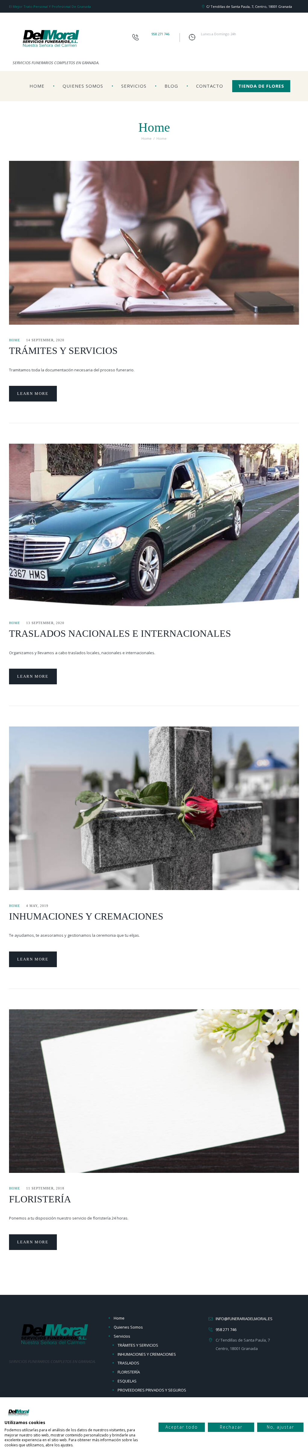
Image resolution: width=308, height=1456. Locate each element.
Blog (171, 86)
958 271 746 (160, 34)
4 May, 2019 (37, 906)
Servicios (133, 86)
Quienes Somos (83, 86)
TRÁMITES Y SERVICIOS (63, 350)
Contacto (209, 86)
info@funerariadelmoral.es (244, 1318)
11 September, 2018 (45, 1188)
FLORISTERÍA (40, 1199)
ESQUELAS (127, 1381)
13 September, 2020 (45, 623)
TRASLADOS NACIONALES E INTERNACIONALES (120, 633)
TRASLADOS (128, 1363)
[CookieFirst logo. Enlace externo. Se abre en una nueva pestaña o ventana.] (19, 1413)
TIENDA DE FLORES (261, 86)
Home (37, 86)
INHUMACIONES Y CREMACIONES (86, 916)
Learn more (32, 393)
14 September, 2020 (45, 340)
